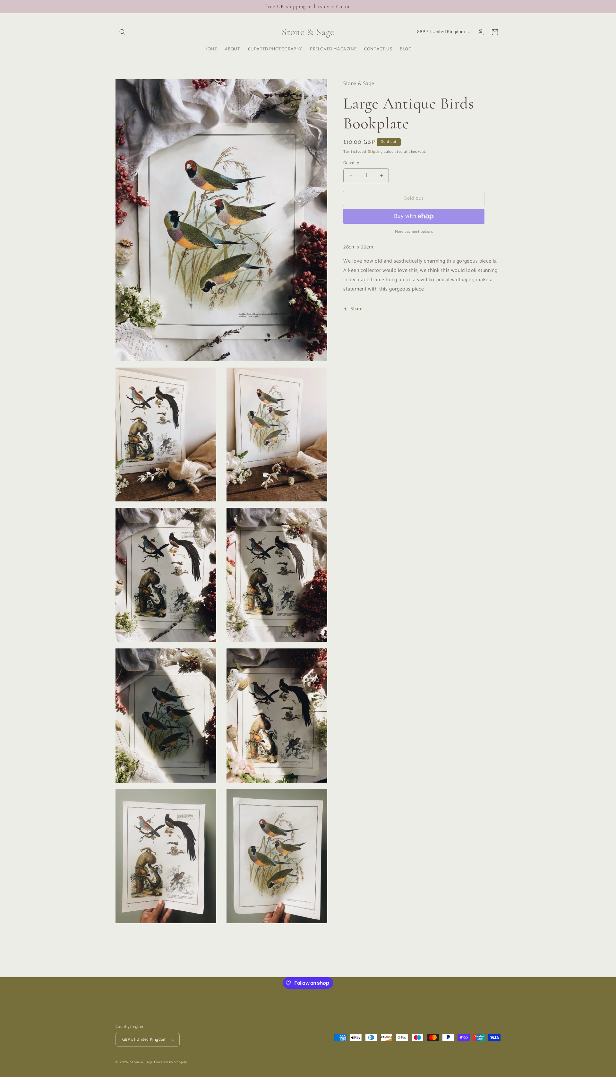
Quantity (351, 163)
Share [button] (357, 309)
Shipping (375, 152)
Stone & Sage (142, 1062)
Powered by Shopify (170, 1062)
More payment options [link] (414, 232)
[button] (123, 32)
